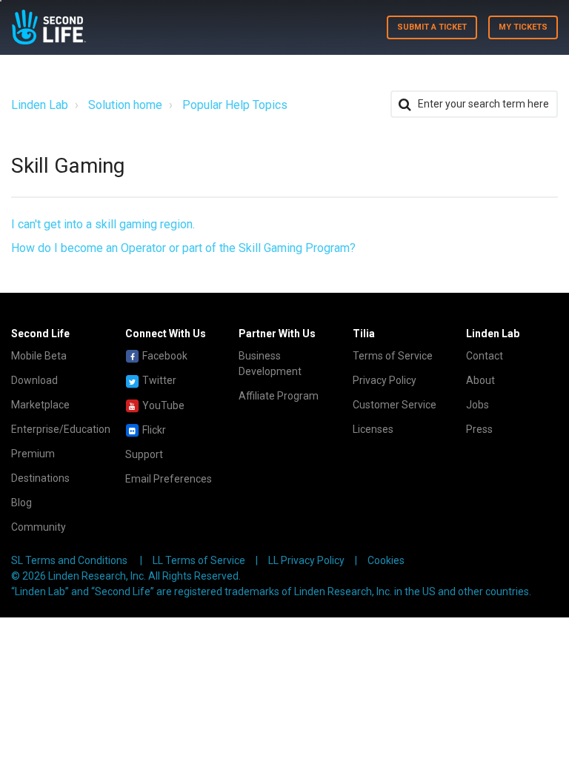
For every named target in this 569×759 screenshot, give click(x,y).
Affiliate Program (279, 396)
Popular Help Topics (234, 105)
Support (144, 454)
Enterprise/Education (60, 429)
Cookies (386, 560)
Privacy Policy (384, 380)
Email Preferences (168, 479)
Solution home (125, 105)
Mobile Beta (39, 356)
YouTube (162, 405)
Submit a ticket (432, 27)
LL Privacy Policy (306, 560)
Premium (33, 454)
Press (479, 429)
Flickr (153, 430)
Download (34, 380)
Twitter (158, 380)
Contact (484, 356)
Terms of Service (393, 356)
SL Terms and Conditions (69, 560)
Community (38, 527)
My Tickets (523, 27)
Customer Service (394, 405)
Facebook (163, 356)
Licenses (373, 429)
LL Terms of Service (199, 560)
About (480, 380)
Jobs (477, 405)
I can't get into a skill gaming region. (103, 224)
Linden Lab (39, 105)
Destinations (40, 478)
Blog (21, 502)
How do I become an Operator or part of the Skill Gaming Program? (183, 248)
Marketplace (40, 405)
